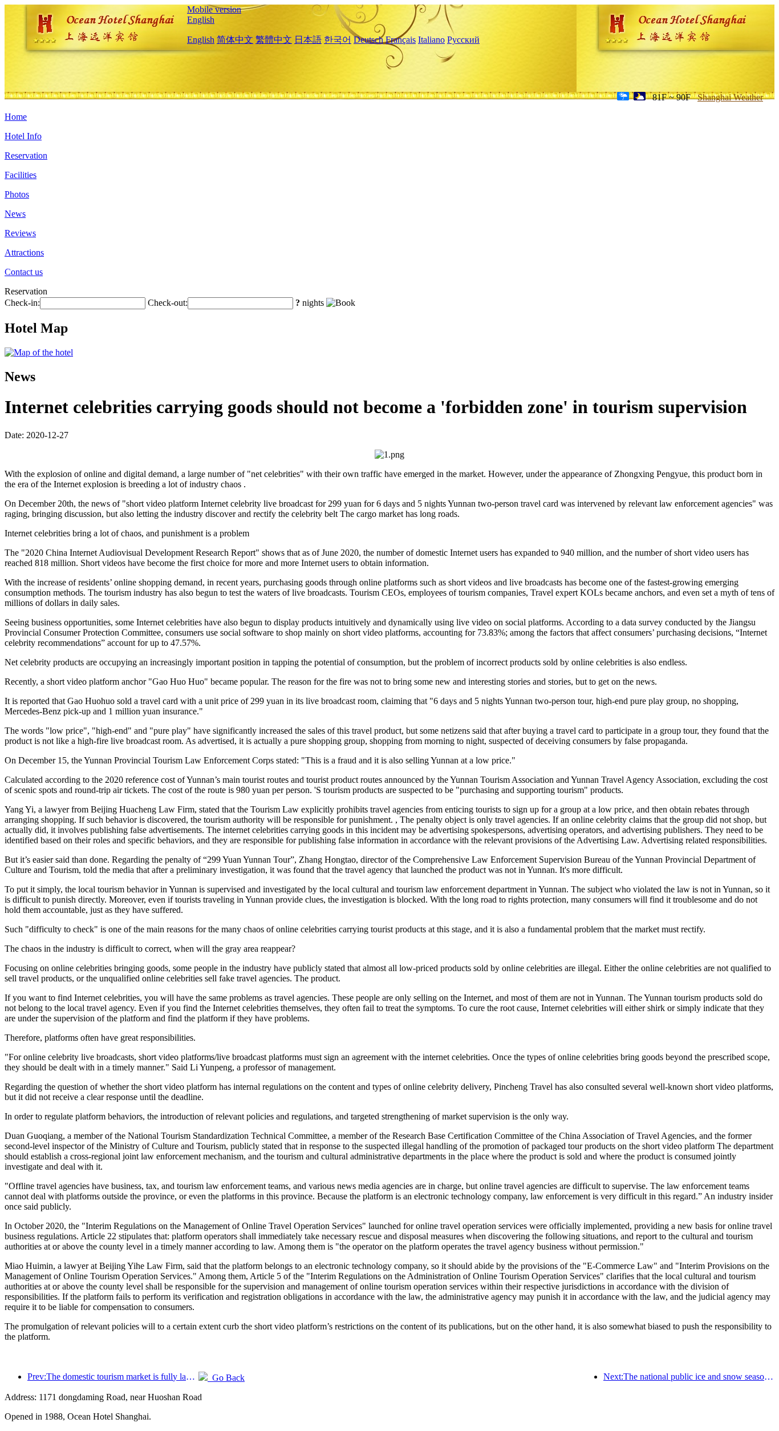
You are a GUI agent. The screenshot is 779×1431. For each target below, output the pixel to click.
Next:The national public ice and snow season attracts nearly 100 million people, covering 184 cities (688, 1376)
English (200, 20)
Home (16, 117)
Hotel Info (23, 136)
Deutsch (368, 40)
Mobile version (214, 9)
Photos (17, 194)
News (15, 214)
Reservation (26, 155)
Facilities (20, 175)
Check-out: (168, 303)
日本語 (308, 40)
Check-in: (22, 303)
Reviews (20, 233)
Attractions (24, 252)
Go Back (226, 1378)
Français (401, 40)
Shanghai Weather (730, 97)
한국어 (337, 40)
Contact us (24, 272)
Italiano (431, 40)
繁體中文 (273, 40)
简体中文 (235, 40)
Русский (463, 40)
